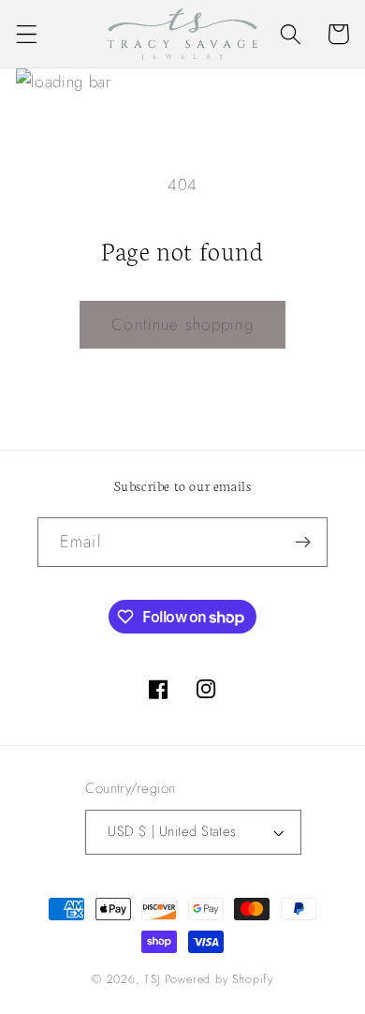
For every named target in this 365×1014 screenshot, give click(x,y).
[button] (27, 34)
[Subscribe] (303, 542)
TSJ (152, 979)
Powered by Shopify (219, 979)
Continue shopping (182, 324)
